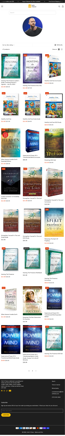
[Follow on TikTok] (7, 391)
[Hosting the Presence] (10, 259)
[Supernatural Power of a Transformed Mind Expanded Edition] (54, 298)
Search (53, 381)
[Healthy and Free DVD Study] (54, 106)
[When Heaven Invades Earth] (10, 299)
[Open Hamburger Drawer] (2, 6)
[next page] (36, 370)
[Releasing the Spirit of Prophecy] (54, 222)
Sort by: (7, 45)
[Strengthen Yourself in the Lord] (32, 181)
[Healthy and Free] (10, 104)
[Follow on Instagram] (4, 391)
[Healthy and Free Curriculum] (54, 66)
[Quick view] (18, 77)
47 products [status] (6, 49)
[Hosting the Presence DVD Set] (54, 338)
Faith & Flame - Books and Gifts (35, 432)
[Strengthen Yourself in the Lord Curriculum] (54, 182)
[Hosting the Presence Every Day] (32, 68)
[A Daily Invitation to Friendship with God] (10, 180)
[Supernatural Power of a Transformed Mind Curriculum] (32, 140)
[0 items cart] (63, 6)
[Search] (59, 6)
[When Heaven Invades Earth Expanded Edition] (10, 142)
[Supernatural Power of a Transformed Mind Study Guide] (10, 339)
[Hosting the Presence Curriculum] (54, 261)
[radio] (59, 49)
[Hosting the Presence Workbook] (32, 259)
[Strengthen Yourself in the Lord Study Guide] (10, 220)
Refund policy (55, 388)
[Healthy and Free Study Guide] (32, 104)
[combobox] (32, 12)
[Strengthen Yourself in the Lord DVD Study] (32, 221)
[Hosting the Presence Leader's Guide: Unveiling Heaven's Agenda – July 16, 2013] (10, 66)
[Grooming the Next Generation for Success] (32, 300)
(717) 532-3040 (56, 397)
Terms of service (56, 385)
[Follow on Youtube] (10, 391)
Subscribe (6, 415)
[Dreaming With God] (54, 143)
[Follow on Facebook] (1, 391)
